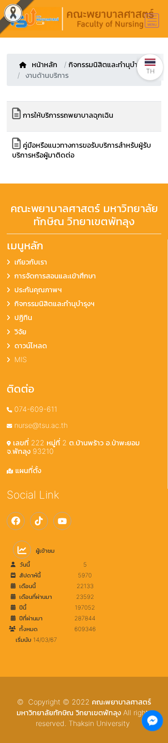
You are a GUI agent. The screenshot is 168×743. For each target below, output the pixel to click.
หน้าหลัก (46, 64)
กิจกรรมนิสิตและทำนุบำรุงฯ (109, 64)
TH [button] (150, 71)
